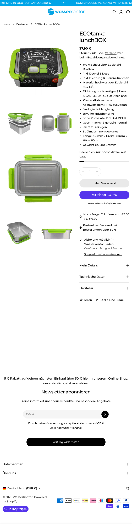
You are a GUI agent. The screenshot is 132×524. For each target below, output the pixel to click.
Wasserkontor (23, 497)
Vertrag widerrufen (66, 442)
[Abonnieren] (105, 414)
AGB (98, 423)
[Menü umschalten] (4, 11)
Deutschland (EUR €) (22, 488)
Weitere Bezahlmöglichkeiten (104, 203)
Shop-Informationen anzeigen (103, 254)
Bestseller (22, 24)
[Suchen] (114, 11)
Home (6, 24)
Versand (111, 53)
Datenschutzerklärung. (66, 427)
